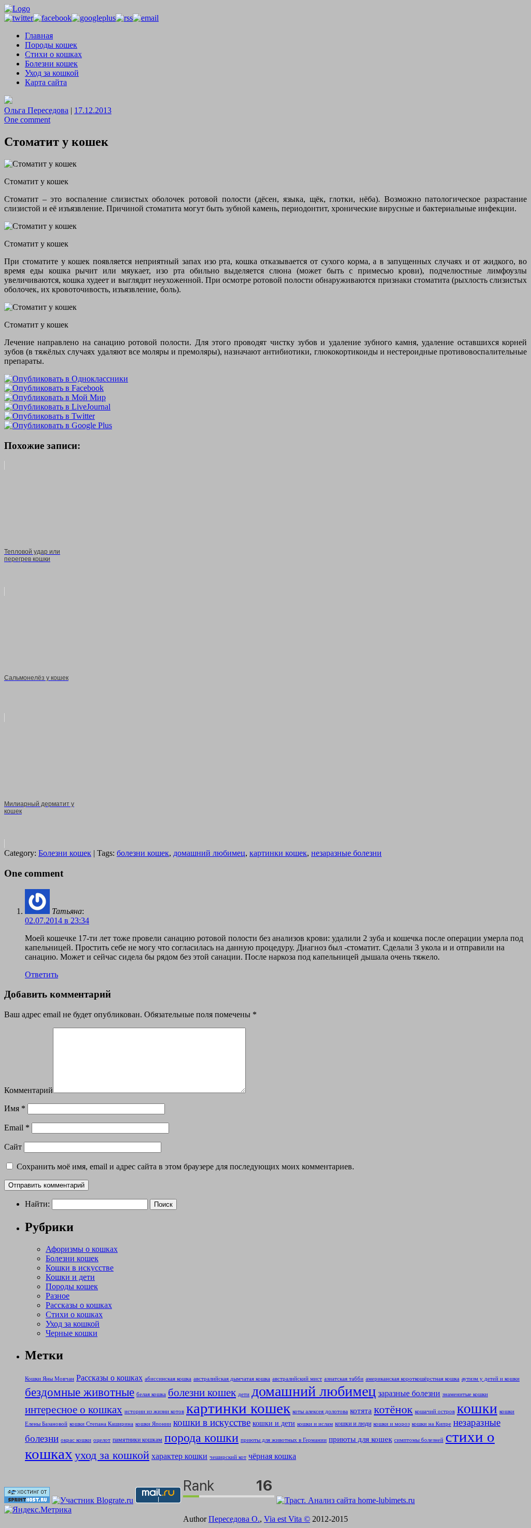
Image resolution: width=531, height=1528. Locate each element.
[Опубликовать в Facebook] (54, 388)
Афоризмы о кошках (82, 1249)
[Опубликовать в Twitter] (49, 416)
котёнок (393, 1409)
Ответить (41, 974)
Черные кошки (71, 1333)
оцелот (101, 1440)
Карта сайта (46, 82)
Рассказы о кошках (79, 1305)
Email (17, 1127)
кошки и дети (274, 1423)
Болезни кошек (51, 63)
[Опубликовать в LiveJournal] (57, 406)
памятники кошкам (137, 1439)
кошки (477, 1408)
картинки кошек (278, 853)
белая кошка (151, 1394)
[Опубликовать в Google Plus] (58, 425)
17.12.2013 (92, 110)
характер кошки (179, 1456)
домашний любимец (209, 853)
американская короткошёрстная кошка (412, 1379)
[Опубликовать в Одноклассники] (66, 378)
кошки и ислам (315, 1424)
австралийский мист (297, 1379)
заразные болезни (409, 1393)
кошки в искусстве (211, 1422)
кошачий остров (435, 1411)
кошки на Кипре (431, 1424)
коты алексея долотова (320, 1411)
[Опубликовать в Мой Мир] (55, 397)
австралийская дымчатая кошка (231, 1379)
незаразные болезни (346, 853)
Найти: (37, 1203)
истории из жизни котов (154, 1411)
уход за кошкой (112, 1455)
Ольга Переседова (36, 110)
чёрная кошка (272, 1456)
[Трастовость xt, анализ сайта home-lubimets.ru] (345, 1500)
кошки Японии (153, 1424)
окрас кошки (76, 1440)
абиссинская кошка (168, 1379)
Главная (39, 35)
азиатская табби (344, 1379)
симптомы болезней (418, 1440)
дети (243, 1394)
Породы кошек (51, 44)
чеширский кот (227, 1457)
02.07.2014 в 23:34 (57, 920)
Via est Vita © (287, 1519)
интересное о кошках (73, 1409)
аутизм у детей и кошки (491, 1379)
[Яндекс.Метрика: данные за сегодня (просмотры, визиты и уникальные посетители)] (38, 1510)
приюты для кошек (360, 1439)
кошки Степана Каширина (101, 1424)
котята (361, 1411)
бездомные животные (79, 1392)
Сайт (13, 1146)
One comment (27, 119)
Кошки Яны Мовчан (49, 1379)
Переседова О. (234, 1519)
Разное (57, 1295)
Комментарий (28, 1090)
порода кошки (201, 1437)
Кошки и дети (70, 1277)
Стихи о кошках (53, 54)
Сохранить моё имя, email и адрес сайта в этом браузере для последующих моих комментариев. (185, 1166)
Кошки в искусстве (80, 1267)
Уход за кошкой (52, 73)
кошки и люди (353, 1423)
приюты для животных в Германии (284, 1440)
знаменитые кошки (465, 1394)
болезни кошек (143, 853)
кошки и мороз (391, 1424)
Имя (14, 1108)
